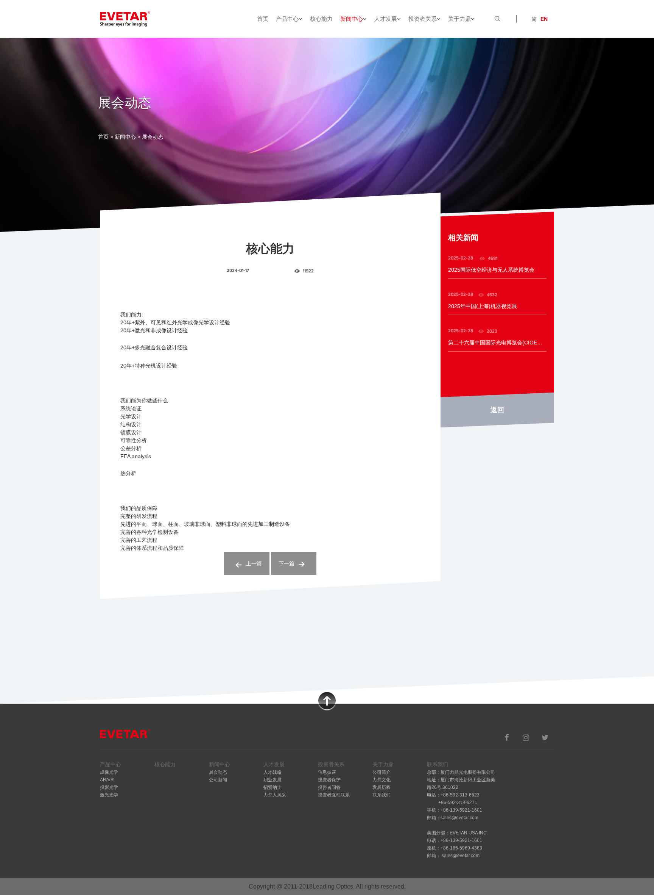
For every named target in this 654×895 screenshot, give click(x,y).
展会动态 (218, 772)
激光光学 (109, 795)
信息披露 (327, 772)
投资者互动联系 (334, 795)
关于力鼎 (459, 19)
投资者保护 (329, 779)
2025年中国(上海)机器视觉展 (482, 306)
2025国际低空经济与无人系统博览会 (491, 270)
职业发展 (272, 779)
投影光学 (109, 787)
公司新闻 (218, 779)
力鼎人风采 (274, 795)
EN (544, 19)
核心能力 (321, 19)
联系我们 (381, 795)
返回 (497, 410)
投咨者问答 (329, 787)
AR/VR (107, 779)
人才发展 (385, 19)
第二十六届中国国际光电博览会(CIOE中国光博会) (497, 343)
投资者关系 (422, 19)
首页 (262, 19)
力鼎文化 (381, 779)
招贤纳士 (272, 787)
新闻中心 (351, 19)
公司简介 (381, 772)
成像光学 (109, 772)
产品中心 (287, 19)
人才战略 (272, 772)
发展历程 (381, 787)
